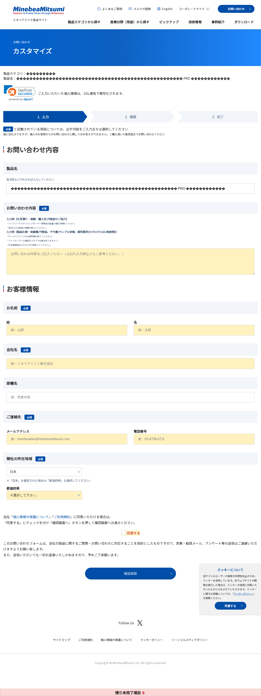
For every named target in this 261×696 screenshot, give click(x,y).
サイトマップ (61, 640)
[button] (19, 93)
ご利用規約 (62, 516)
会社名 (17, 349)
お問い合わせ (21, 42)
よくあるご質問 (112, 9)
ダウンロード (244, 21)
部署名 (12, 383)
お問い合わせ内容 (26, 207)
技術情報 (195, 21)
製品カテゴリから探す (84, 21)
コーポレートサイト (192, 9)
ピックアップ (169, 21)
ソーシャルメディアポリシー (189, 640)
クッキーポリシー (243, 593)
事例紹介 (218, 21)
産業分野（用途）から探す (129, 21)
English (167, 9)
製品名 (12, 168)
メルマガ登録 (142, 9)
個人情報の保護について (31, 516)
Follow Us (126, 622)
